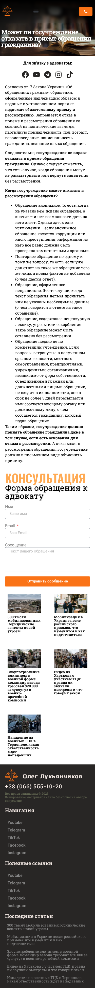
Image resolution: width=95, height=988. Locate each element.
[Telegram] (47, 74)
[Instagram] (58, 74)
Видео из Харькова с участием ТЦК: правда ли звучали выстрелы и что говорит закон (68, 682)
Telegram (16, 830)
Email (10, 526)
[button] (36, 11)
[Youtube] (36, 74)
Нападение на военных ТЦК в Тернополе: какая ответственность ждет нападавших (23, 746)
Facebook (16, 845)
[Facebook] (25, 74)
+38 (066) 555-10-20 (34, 786)
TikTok (14, 837)
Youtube (15, 822)
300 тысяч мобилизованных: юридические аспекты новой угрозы (24, 623)
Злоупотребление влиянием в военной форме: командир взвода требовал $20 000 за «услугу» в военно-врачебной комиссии (24, 685)
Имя (9, 507)
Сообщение (15, 545)
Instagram (17, 852)
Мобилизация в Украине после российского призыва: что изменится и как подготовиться (69, 625)
